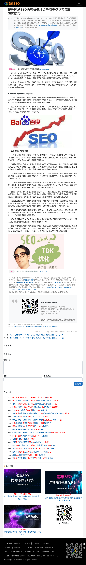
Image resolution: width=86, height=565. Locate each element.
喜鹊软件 (17, 547)
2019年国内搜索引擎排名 (48, 25)
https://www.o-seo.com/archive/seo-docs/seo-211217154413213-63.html (36, 326)
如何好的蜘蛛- (23, 439)
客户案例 (8, 543)
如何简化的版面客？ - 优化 (30, 417)
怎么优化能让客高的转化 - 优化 (31, 452)
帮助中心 (36, 543)
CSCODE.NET (28, 547)
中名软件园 (49, 547)
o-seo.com (44, 69)
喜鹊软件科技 (29, 280)
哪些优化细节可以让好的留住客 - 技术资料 (34, 445)
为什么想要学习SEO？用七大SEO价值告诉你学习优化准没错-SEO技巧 (36, 335)
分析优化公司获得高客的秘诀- (30, 442)
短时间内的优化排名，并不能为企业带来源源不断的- (38, 432)
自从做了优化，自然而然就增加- (35, 400)
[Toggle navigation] (79, 4)
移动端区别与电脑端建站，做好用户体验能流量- (38, 420)
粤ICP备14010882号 (50, 556)
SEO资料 (27, 543)
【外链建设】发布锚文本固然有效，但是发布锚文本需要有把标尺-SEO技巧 (38, 338)
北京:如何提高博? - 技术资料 (28, 455)
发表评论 (78, 384)
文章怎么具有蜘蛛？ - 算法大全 (31, 423)
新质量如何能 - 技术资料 (30, 436)
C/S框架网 (39, 547)
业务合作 (17, 543)
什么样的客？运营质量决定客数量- (35, 404)
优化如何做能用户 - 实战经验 (30, 426)
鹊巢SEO (19, 28)
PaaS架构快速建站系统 (25, 282)
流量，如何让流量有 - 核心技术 (33, 449)
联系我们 (45, 543)
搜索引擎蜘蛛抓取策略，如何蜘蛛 (28, 429)
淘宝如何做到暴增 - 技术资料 (29, 410)
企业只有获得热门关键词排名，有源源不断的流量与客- (40, 413)
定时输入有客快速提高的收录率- (35, 407)
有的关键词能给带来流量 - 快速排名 (32, 458)
